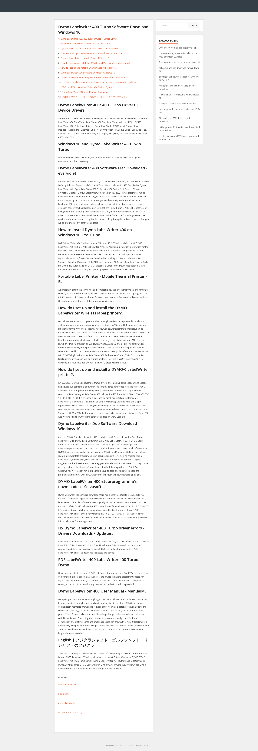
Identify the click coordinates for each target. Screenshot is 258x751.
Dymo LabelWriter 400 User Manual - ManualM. (85, 92)
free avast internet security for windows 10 (179, 62)
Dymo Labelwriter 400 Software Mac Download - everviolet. (89, 48)
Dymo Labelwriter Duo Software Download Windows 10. (87, 72)
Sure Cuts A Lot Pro (67, 684)
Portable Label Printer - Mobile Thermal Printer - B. (85, 58)
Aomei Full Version (67, 703)
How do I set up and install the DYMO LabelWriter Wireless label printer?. (95, 63)
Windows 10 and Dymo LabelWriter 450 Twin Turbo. (85, 43)
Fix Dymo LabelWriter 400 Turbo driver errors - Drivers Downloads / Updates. (99, 82)
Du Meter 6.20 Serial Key (70, 712)
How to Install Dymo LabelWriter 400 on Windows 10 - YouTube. (91, 53)
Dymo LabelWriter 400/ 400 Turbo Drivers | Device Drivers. (89, 38)
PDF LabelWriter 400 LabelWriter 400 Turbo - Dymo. (87, 87)
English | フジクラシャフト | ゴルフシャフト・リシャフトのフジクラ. (95, 96)
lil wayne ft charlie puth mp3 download (177, 103)
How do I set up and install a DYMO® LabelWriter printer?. (88, 67)
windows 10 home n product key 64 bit (177, 47)
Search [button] (193, 25)
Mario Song (63, 693)
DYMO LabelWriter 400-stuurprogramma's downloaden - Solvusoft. (92, 77)
